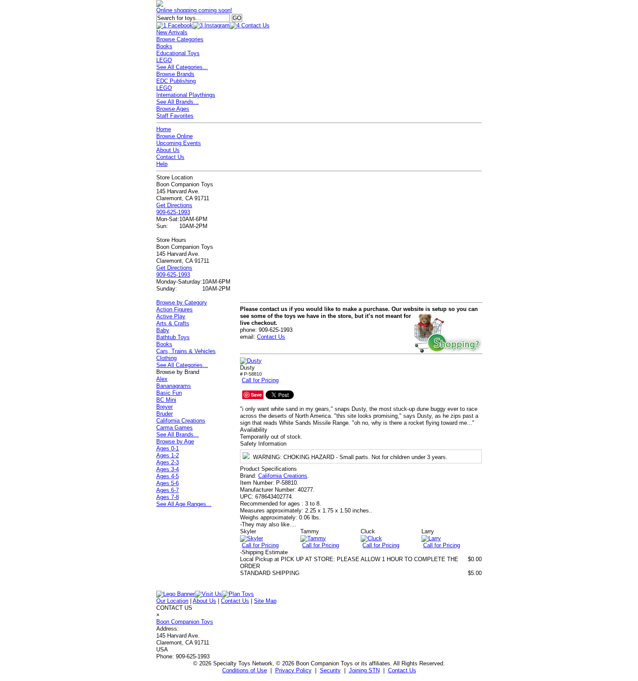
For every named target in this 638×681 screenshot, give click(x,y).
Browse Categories (180, 39)
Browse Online (174, 136)
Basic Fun (169, 393)
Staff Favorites (175, 115)
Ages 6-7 (167, 490)
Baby (162, 330)
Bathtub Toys (173, 337)
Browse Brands (175, 74)
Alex (162, 379)
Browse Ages (172, 109)
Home (163, 129)
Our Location (172, 601)
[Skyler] (251, 538)
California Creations (282, 476)
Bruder (164, 413)
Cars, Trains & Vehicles (186, 351)
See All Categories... (182, 67)
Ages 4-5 (167, 476)
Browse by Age (175, 441)
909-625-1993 (173, 212)
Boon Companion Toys (184, 621)
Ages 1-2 (167, 455)
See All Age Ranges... (183, 504)
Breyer (164, 406)
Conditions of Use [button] (244, 670)
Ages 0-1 (167, 448)
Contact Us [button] (402, 670)
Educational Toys (178, 53)
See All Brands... (177, 102)
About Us (168, 150)
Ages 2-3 (167, 462)
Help (162, 164)
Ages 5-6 (167, 483)
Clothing (166, 358)
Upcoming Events (178, 143)
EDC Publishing (176, 81)
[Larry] (431, 538)
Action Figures (174, 309)
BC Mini (166, 400)
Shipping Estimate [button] (264, 552)
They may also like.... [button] (268, 524)
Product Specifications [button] (268, 469)
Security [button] (330, 670)
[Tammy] (313, 538)
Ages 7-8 (167, 497)
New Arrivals (171, 32)
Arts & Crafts (172, 323)
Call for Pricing (260, 380)
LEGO (164, 60)
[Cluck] (371, 538)
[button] (251, 360)
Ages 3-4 (167, 469)
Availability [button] (253, 429)
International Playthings (185, 95)
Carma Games (174, 427)
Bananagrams (173, 386)
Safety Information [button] (263, 443)
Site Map (265, 601)
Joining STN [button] (364, 670)
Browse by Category (181, 302)
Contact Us (170, 157)
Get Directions (174, 205)
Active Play (170, 316)
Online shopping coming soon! (194, 10)
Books (164, 46)
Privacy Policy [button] (293, 670)
